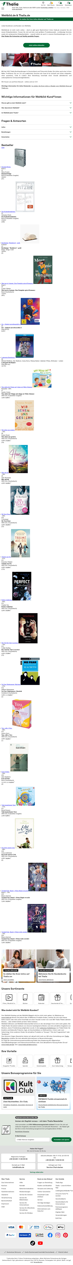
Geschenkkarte (61, 1199)
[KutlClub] (39, 1235)
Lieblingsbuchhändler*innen (64, 1191)
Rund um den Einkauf (44, 1179)
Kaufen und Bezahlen (44, 1185)
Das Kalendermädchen (8, 211)
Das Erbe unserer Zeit (8, 848)
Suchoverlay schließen (47, 7)
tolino (3, 127)
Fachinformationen (7, 1192)
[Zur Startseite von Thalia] (10, 4)
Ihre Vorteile (60, 1179)
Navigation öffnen (2, 8)
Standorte (4, 1195)
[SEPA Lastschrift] (34, 1227)
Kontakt (22, 1185)
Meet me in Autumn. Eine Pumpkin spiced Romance (17, 283)
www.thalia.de (6, 1017)
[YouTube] (40, 1243)
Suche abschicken (17, 9)
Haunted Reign (6, 167)
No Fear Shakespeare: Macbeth (11, 684)
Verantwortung (6, 1198)
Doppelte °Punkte (9, 1061)
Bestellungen (5, 132)
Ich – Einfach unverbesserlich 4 (11, 324)
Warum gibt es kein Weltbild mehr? (13, 103)
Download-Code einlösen (43, 1196)
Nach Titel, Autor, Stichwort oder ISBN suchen (26, 7)
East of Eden (5, 772)
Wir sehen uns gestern (8, 430)
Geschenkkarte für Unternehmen (62, 1203)
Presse (3, 1188)
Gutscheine (5, 137)
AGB (3, 1207)
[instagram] (57, 1235)
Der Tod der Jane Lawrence (10, 643)
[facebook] (50, 1235)
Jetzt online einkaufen (36, 45)
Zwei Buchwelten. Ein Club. (18, 1093)
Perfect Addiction (6, 600)
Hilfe (21, 1182)
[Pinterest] (65, 1235)
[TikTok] (32, 1243)
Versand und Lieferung (45, 1188)
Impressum (5, 1204)
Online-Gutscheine (43, 1192)
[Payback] (25, 1235)
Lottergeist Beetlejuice (8, 357)
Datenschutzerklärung (44, 1206)
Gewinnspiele (41, 1061)
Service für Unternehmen (24, 1204)
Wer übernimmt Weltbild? (10, 108)
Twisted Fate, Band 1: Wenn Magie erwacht (14, 891)
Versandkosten (38, 1262)
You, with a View (6, 728)
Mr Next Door (5, 514)
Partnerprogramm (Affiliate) (62, 1208)
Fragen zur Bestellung (44, 1182)
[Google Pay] (48, 1227)
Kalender (41, 998)
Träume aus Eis (6, 557)
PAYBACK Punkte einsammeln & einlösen (53, 1093)
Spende (25, 1061)
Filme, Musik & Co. (9, 998)
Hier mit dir (5, 472)
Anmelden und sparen (61, 1140)
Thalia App (59, 1182)
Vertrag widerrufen (36, 1172)
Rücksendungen (24, 1192)
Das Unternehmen (7, 1182)
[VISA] (11, 1227)
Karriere (4, 1185)
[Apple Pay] (60, 1227)
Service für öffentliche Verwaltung (27, 1209)
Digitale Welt (60, 1212)
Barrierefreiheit (6, 1201)
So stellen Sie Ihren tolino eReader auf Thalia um (36, 19)
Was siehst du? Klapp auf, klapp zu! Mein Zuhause (16, 387)
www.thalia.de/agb (7, 1044)
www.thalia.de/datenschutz (27, 1044)
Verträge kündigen (43, 1203)
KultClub (58, 1218)
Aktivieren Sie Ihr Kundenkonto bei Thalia (53, 966)
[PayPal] (10, 1235)
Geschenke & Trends (57, 998)
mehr (2, 147)
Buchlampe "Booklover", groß (10, 243)
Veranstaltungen (61, 1215)
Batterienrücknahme (26, 1188)
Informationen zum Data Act (43, 1210)
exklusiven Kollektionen (48, 1028)
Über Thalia (5, 1179)
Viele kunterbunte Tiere (8, 805)
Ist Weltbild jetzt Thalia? (9, 113)
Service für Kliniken (26, 1213)
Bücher (25, 998)
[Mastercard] (21, 1227)
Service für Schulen (26, 1195)
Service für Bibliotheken (23, 1199)
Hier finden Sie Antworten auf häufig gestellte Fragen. (20, 36)
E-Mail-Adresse (20, 1136)
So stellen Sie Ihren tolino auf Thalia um (18, 966)
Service (22, 1179)
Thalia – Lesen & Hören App (63, 1187)
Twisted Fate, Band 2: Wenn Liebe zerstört (14, 932)
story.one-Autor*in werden (62, 1195)
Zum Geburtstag (57, 1061)
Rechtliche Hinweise (22, 1131)
